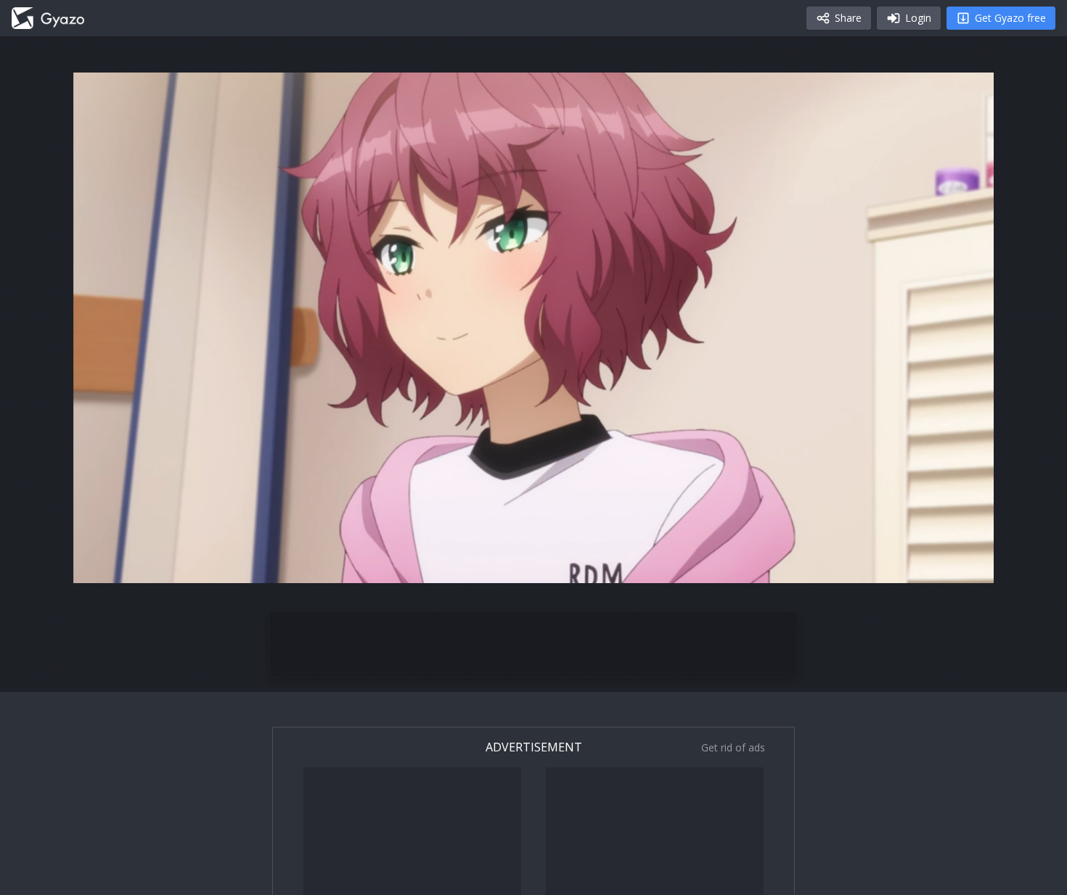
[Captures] (48, 18)
